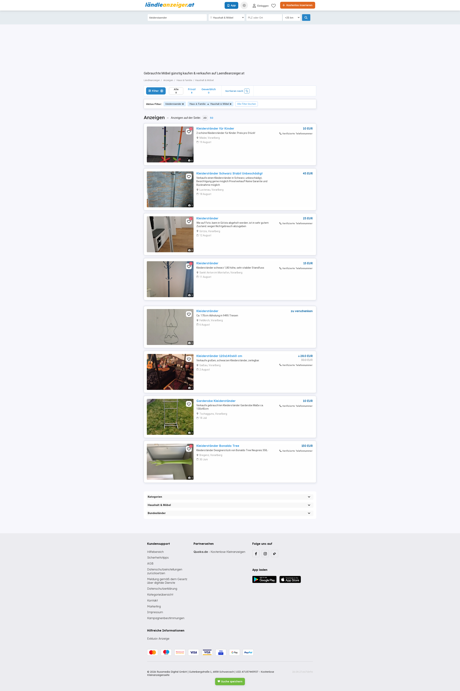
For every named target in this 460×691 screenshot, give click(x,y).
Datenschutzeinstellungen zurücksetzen (164, 571)
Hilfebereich (155, 552)
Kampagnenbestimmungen (165, 618)
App (233, 5)
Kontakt (152, 600)
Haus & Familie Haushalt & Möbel (209, 104)
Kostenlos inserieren (299, 5)
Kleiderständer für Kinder (215, 128)
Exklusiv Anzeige (158, 638)
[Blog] (274, 553)
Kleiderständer (207, 218)
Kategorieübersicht (160, 594)
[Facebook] (255, 553)
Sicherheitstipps (158, 557)
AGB (150, 563)
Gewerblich (208, 91)
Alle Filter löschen (246, 104)
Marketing (154, 606)
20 (204, 117)
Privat (192, 91)
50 (211, 117)
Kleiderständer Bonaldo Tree (217, 446)
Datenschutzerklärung (162, 588)
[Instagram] (265, 553)
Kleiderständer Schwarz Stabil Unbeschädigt (229, 173)
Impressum (155, 612)
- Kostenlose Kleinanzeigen (219, 552)
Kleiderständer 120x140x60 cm (219, 356)
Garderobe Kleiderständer (216, 401)
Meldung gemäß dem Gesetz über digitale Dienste (167, 581)
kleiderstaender (173, 104)
